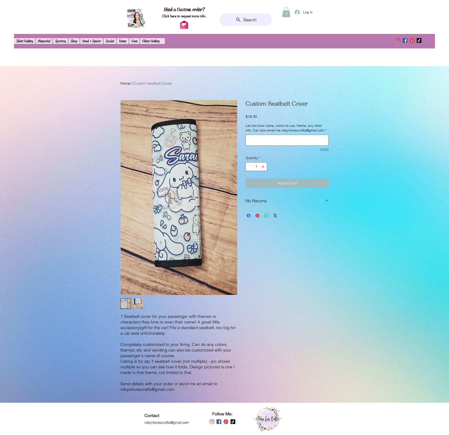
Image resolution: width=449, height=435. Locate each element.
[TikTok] (419, 40)
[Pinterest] (412, 40)
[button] (286, 12)
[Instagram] (398, 40)
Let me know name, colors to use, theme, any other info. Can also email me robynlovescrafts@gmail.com (286, 127)
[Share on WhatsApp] (266, 215)
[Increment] (263, 167)
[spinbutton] (256, 167)
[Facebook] (405, 40)
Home (125, 83)
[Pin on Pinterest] (257, 215)
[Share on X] (275, 215)
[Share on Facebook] (248, 215)
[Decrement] (249, 167)
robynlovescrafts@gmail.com (167, 422)
